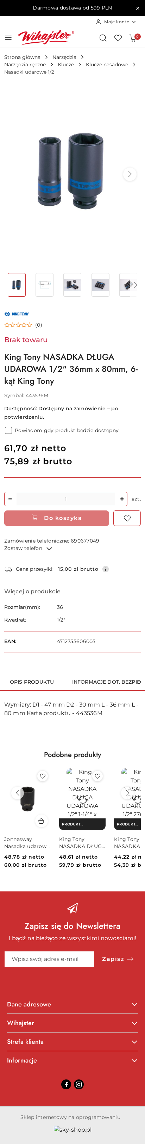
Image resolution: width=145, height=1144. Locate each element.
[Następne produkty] (127, 793)
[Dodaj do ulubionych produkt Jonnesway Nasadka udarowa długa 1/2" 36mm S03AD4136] (42, 776)
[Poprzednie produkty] (17, 793)
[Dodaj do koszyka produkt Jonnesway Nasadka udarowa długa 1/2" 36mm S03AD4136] (41, 821)
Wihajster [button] (20, 1023)
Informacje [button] (22, 1060)
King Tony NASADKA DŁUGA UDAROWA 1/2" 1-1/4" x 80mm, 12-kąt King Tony (82, 843)
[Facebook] (66, 1084)
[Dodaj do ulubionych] (127, 518)
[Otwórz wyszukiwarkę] (103, 37)
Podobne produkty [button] (72, 755)
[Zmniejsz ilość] (10, 499)
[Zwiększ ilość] (121, 499)
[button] (130, 174)
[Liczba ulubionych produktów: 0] (118, 37)
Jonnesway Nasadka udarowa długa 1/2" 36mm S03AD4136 (26, 843)
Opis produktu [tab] (32, 682)
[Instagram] (79, 1084)
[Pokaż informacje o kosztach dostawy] (105, 569)
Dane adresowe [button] (29, 1004)
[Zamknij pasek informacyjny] (137, 8)
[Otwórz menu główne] (8, 38)
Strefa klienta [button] (25, 1041)
